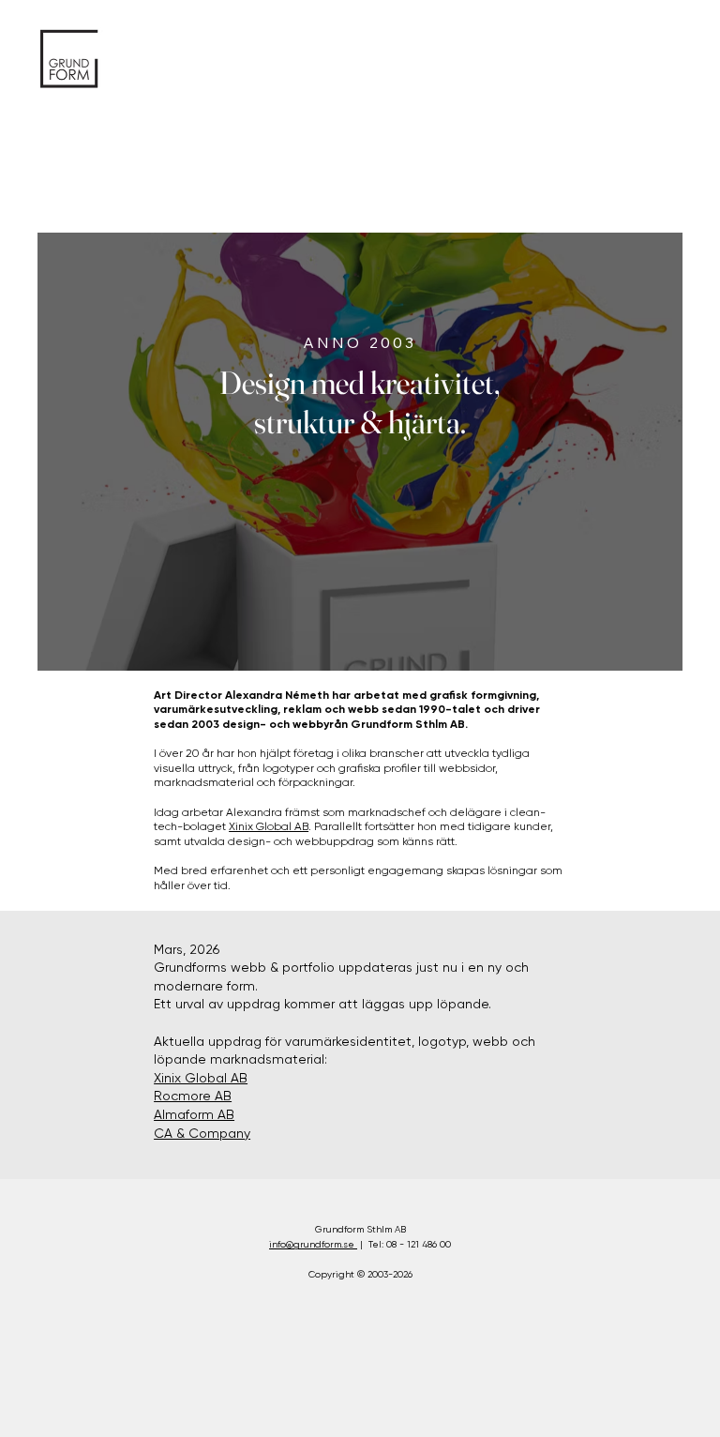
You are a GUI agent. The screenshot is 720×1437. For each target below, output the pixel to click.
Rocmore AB (193, 1095)
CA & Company (202, 1133)
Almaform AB (194, 1114)
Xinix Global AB (268, 826)
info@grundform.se (313, 1244)
